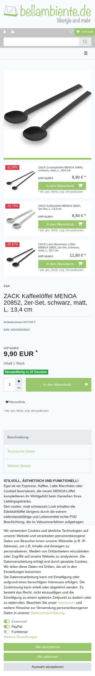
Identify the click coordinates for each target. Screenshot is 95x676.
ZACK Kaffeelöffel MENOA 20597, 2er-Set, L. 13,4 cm (59, 207)
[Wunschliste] (71, 32)
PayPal (16, 627)
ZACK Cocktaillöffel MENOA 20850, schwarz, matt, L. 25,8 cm (60, 169)
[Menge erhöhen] (18, 381)
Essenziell (19, 621)
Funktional (19, 632)
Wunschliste (17, 402)
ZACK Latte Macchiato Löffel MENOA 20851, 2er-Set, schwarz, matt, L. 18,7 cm (59, 247)
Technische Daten (21, 451)
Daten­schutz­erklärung (47, 613)
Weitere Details (19, 466)
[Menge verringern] (18, 388)
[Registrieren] (13, 32)
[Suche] (85, 41)
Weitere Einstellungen (20, 637)
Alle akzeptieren (47, 647)
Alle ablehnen (47, 657)
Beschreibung (17, 437)
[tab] (47, 437)
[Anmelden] (5, 32)
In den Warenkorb (60, 186)
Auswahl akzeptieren (48, 667)
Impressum (66, 603)
